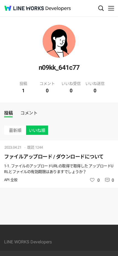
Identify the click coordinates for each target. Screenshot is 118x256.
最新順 (15, 130)
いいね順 (37, 130)
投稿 (8, 113)
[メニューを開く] (111, 8)
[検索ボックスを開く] (101, 8)
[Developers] (58, 8)
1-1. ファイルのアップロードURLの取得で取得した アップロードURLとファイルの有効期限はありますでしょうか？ (58, 169)
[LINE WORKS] (24, 8)
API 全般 (11, 180)
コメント (28, 113)
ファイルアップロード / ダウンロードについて (54, 157)
